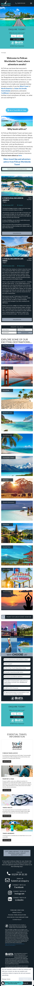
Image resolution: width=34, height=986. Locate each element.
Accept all (25, 983)
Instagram (19, 893)
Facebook (19, 887)
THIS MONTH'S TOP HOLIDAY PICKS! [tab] (17, 169)
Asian (16, 88)
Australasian (5, 91)
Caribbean (5, 93)
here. (20, 155)
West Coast (24, 86)
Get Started (17, 39)
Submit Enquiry (25, 332)
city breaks (23, 88)
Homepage (3, 52)
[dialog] (17, 977)
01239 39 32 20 (21, 3)
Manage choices (6, 979)
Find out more (6, 761)
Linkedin (19, 900)
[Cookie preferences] (3, 983)
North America (6, 88)
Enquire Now (17, 233)
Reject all (25, 979)
